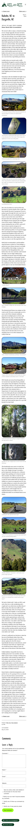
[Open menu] (25, 4)
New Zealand (14, 722)
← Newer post (5, 11)
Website (4, 783)
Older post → (22, 11)
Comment (5, 753)
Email (4, 776)
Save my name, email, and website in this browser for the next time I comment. (14, 791)
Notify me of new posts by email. (13, 806)
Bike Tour (8, 722)
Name (4, 770)
